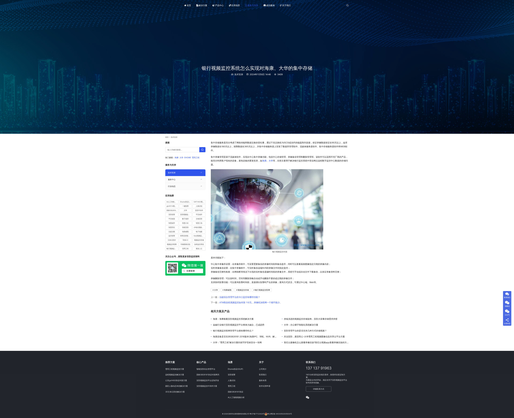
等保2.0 (185, 240)
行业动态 (171, 186)
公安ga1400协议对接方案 (176, 380)
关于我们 (286, 5)
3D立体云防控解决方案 (175, 392)
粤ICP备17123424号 (257, 414)
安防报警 (172, 215)
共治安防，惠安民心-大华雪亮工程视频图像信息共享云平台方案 (314, 336)
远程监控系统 (199, 244)
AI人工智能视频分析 (172, 202)
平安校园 (172, 219)
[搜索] (347, 5)
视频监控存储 (243, 290)
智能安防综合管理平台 (205, 369)
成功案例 (270, 5)
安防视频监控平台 (186, 215)
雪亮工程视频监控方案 (174, 369)
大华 (271, 160)
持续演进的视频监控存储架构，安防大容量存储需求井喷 (310, 319)
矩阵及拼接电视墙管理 (186, 236)
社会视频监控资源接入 (199, 236)
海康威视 (227, 290)
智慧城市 (172, 223)
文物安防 (199, 219)
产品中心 (219, 5)
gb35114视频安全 (172, 206)
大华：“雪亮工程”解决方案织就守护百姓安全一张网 (237, 342)
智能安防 (185, 227)
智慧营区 (172, 227)
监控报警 (172, 236)
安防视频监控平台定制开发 (207, 380)
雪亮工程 (195, 157)
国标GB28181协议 (172, 210)
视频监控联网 (172, 244)
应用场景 (235, 5)
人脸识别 (199, 206)
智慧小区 (185, 223)
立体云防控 (172, 240)
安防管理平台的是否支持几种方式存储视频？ (305, 330)
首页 (189, 5)
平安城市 (199, 215)
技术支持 (239, 74)
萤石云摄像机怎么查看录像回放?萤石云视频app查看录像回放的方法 (316, 342)
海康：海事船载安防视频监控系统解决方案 (233, 319)
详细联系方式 (318, 389)
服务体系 (263, 380)
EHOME (187, 157)
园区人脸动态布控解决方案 (176, 386)
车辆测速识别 (185, 244)
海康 (264, 160)
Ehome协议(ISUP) (186, 202)
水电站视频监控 (199, 227)
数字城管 (185, 219)
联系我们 (263, 374)
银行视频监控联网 (262, 290)
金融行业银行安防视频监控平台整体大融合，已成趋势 (238, 325)
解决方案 (203, 5)
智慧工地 (199, 223)
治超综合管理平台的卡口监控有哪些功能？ (239, 297)
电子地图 (199, 232)
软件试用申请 (264, 386)
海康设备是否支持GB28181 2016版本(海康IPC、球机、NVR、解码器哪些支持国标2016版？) (245, 336)
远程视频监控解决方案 (174, 374)
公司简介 (263, 369)
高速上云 (199, 249)
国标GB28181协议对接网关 (207, 374)
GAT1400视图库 (199, 202)
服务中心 (171, 179)
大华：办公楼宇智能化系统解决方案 (301, 325)
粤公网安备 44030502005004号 (279, 414)
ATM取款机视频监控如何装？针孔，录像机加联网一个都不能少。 (250, 302)
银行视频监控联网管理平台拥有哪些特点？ (233, 330)
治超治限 (172, 232)
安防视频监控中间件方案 (206, 386)
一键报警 (185, 206)
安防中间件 (199, 210)
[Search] (202, 149)
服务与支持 (252, 5)
